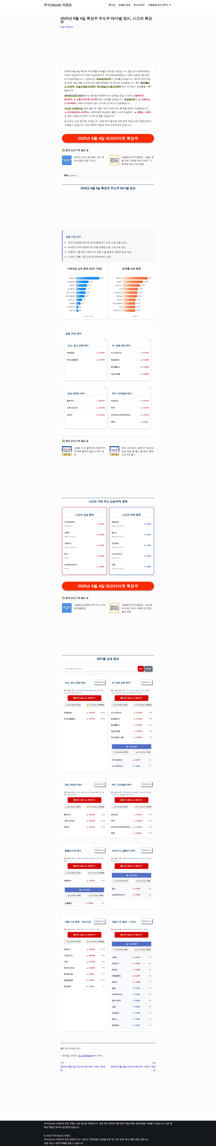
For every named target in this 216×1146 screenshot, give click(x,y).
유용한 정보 (124, 5)
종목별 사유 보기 (99, 682)
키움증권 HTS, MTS (158, 5)
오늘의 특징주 (66, 27)
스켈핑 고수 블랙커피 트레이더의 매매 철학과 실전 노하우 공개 (89, 451)
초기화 (148, 668)
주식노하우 (139, 5)
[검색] (170, 5)
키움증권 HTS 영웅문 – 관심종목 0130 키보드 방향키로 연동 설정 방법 (137, 608)
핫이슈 (112, 5)
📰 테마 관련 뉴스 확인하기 (84, 698)
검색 (140, 668)
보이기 (73, 176)
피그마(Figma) (85, 1055)
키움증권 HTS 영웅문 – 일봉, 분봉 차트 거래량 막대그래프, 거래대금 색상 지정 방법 (138, 160)
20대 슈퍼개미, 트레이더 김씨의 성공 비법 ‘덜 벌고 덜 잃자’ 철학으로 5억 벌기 (138, 451)
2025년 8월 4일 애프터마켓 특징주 (108, 138)
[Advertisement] (108, 48)
